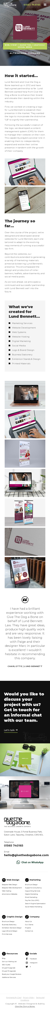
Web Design (13, 880)
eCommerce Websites (9, 894)
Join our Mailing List (9, 961)
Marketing (35, 880)
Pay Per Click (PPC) (32, 900)
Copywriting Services (32, 891)
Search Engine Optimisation (35, 903)
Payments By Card (13, 998)
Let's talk (9, 730)
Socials (33, 953)
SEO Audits (6, 965)
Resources (12, 953)
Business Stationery (9, 925)
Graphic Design (15, 917)
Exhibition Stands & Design (12, 928)
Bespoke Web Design (9, 885)
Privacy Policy (28, 998)
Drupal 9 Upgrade (8, 968)
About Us (28, 921)
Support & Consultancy (33, 888)
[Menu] (45, 5)
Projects (28, 928)
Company (35, 917)
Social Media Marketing (33, 907)
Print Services (7, 934)
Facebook (33, 959)
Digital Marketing (31, 894)
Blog (3, 958)
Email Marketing (31, 897)
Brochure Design (31, 885)
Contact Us (29, 931)
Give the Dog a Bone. (25, 1006)
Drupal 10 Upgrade (9, 971)
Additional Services (9, 977)
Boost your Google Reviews (11, 974)
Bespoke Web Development (12, 888)
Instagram (33, 963)
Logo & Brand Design (9, 931)
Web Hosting (6, 891)
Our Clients (29, 925)
